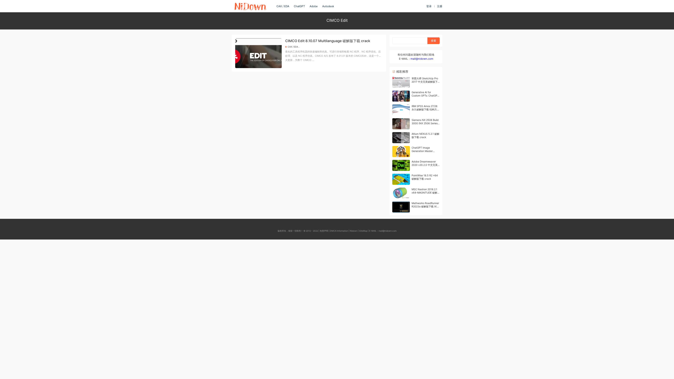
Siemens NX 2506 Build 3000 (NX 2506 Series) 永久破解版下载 (425, 123)
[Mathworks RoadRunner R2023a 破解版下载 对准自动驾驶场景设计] (401, 206)
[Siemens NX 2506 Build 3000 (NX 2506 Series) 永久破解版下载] (401, 123)
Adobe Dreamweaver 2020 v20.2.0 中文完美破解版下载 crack (425, 165)
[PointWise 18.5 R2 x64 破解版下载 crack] (401, 179)
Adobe (314, 6)
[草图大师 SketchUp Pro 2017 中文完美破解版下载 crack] (401, 82)
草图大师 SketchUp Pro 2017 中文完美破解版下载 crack (425, 82)
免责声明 (324, 231)
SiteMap (363, 231)
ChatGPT (299, 6)
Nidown (353, 231)
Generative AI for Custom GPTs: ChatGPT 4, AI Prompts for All (425, 96)
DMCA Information (339, 231)
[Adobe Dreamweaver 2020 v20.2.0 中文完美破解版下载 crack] (401, 165)
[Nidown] (250, 6)
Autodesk (328, 6)
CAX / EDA (282, 6)
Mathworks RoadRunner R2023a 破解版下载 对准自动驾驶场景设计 (425, 206)
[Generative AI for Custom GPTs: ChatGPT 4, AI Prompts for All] (401, 96)
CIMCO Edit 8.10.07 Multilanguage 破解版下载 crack (327, 41)
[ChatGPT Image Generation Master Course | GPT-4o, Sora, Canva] (401, 151)
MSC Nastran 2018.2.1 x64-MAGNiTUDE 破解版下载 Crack (426, 193)
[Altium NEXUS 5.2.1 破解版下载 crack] (401, 137)
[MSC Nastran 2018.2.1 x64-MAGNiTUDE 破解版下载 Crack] (401, 193)
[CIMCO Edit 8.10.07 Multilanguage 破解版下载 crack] (258, 53)
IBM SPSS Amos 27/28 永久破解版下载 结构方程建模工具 (425, 109)
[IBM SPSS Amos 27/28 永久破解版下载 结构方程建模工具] (401, 109)
